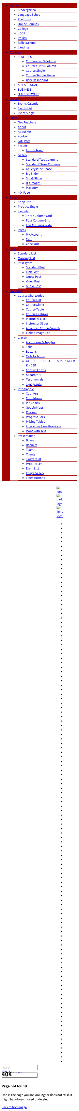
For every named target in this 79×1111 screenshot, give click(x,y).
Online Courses (28, 24)
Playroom (24, 19)
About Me (24, 131)
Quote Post (33, 276)
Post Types (25, 263)
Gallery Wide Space (39, 169)
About (22, 127)
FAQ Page (24, 141)
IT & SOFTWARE (28, 94)
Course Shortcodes (31, 295)
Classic (22, 338)
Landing (23, 47)
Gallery (22, 155)
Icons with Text (36, 431)
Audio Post (33, 286)
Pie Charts (33, 403)
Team (29, 449)
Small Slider (34, 178)
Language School (29, 14)
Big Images (33, 183)
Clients (30, 454)
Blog (13, 249)
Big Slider (32, 173)
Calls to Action (35, 356)
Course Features (37, 314)
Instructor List (35, 319)
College (23, 28)
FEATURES (25, 57)
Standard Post (35, 267)
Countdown (34, 398)
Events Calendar (29, 103)
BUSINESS (25, 89)
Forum (22, 146)
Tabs (29, 347)
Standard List (27, 253)
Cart (29, 239)
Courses (15, 52)
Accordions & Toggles (40, 342)
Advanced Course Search (43, 328)
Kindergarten (27, 10)
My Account (34, 234)
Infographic (26, 389)
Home (14, 5)
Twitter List (33, 459)
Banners (31, 445)
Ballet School (27, 43)
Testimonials (34, 379)
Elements (16, 291)
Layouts (23, 211)
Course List (33, 300)
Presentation (26, 436)
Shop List (24, 202)
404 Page (24, 192)
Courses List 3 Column (41, 61)
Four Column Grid (38, 220)
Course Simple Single (40, 75)
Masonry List (26, 258)
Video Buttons (35, 478)
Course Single (35, 70)
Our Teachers (27, 122)
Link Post (32, 272)
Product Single (28, 206)
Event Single (26, 113)
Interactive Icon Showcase (43, 426)
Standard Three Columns (43, 164)
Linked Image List (38, 333)
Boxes (30, 440)
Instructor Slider (37, 323)
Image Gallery (35, 473)
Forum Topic (34, 150)
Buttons (31, 351)
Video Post (33, 281)
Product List (34, 464)
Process (31, 412)
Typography (34, 384)
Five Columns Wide (39, 225)
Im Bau (22, 38)
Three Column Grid (39, 216)
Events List (25, 108)
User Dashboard (37, 80)
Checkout (32, 244)
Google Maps (35, 407)
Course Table (35, 309)
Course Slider (35, 305)
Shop (13, 197)
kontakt (23, 136)
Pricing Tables (35, 421)
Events (14, 99)
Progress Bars (35, 417)
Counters (32, 393)
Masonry (32, 187)
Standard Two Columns (42, 159)
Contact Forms (36, 370)
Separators (33, 375)
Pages (14, 118)
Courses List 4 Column (41, 66)
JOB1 (21, 33)
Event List (32, 468)
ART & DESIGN (27, 85)
